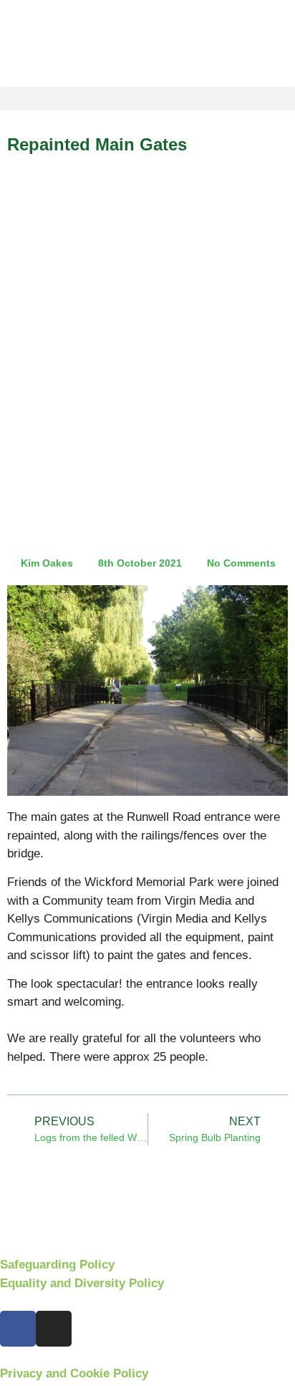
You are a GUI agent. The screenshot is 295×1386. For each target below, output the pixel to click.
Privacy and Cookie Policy (74, 1373)
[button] (147, 98)
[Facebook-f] (18, 1329)
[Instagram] (54, 1329)
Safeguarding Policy (57, 1264)
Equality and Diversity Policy (82, 1283)
